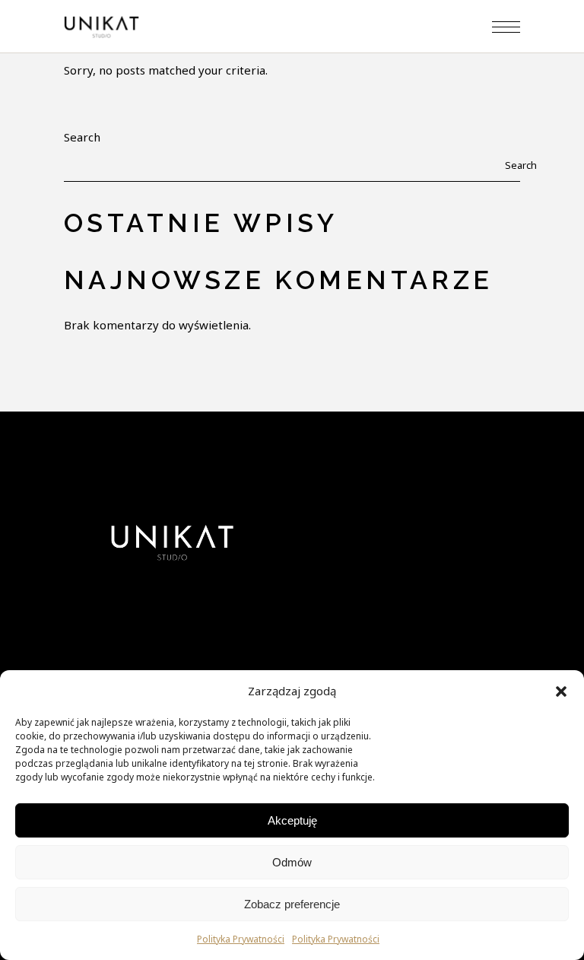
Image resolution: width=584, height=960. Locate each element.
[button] (561, 691)
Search (82, 137)
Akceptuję (292, 820)
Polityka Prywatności (240, 939)
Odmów (292, 862)
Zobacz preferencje (292, 904)
